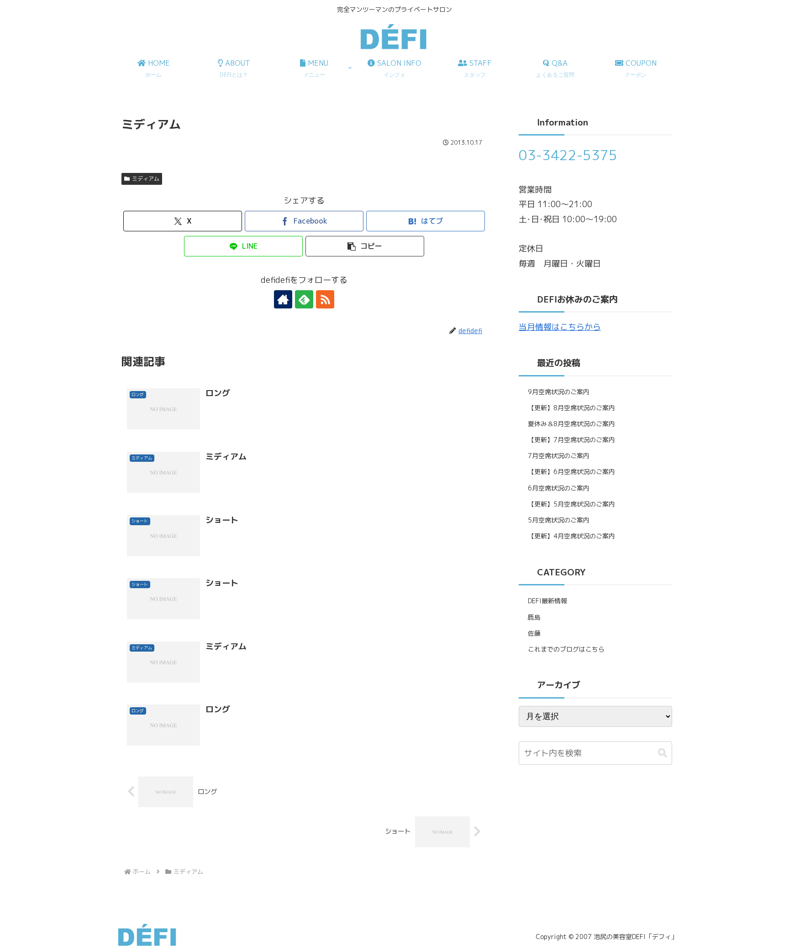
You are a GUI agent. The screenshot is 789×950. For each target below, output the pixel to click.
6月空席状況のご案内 (558, 488)
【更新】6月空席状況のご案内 (571, 471)
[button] (364, 246)
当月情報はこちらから (560, 327)
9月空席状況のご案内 (558, 391)
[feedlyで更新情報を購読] (304, 299)
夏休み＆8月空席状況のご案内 (571, 423)
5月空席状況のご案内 (558, 520)
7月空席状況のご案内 (558, 455)
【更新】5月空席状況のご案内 (571, 504)
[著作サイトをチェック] (283, 299)
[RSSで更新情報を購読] (325, 299)
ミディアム (145, 179)
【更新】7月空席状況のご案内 (571, 439)
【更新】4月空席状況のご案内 (571, 536)
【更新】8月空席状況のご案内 (571, 407)
